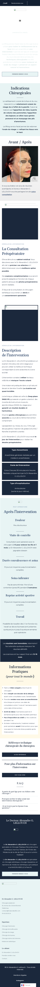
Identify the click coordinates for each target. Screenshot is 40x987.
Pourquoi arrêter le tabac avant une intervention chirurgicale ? (16, 800)
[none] (28, 985)
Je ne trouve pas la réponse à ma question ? (15, 807)
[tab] (20, 792)
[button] (20, 20)
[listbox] (28, 985)
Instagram (20, 980)
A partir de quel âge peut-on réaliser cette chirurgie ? (18, 793)
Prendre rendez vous (17, 3)
